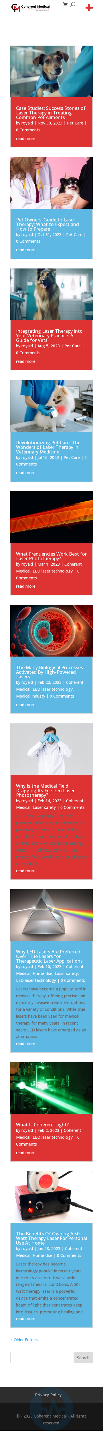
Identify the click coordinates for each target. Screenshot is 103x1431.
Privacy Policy (48, 1394)
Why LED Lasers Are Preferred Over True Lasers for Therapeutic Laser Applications (49, 956)
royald (27, 123)
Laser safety (44, 807)
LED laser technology (53, 571)
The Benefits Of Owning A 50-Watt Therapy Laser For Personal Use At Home (51, 1238)
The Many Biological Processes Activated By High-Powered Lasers (49, 672)
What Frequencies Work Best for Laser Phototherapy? (51, 556)
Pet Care (75, 123)
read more (25, 138)
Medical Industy (30, 696)
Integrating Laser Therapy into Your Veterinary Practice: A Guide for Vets (49, 335)
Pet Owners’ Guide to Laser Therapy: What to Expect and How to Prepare (47, 224)
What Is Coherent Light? (42, 1125)
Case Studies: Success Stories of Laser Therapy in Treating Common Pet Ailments (51, 112)
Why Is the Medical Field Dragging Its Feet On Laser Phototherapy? (45, 790)
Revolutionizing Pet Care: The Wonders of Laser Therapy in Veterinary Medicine (48, 447)
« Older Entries (24, 1339)
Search (83, 1357)
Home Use (42, 973)
